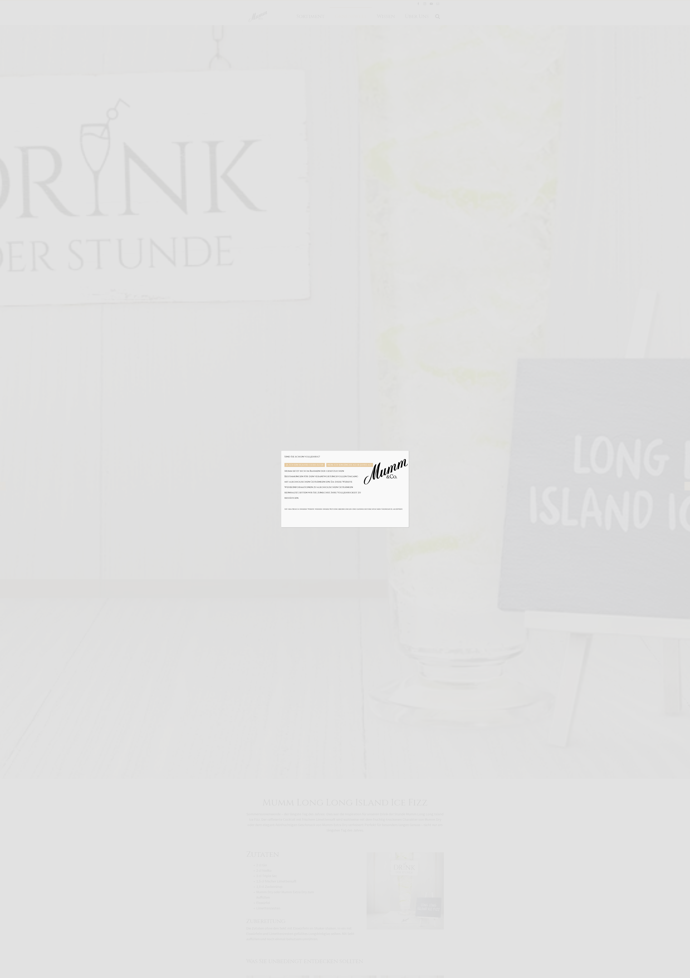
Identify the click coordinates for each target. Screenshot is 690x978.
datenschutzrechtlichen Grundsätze (374, 509)
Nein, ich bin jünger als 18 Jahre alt (350, 464)
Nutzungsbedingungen (341, 509)
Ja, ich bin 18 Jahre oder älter (304, 464)
